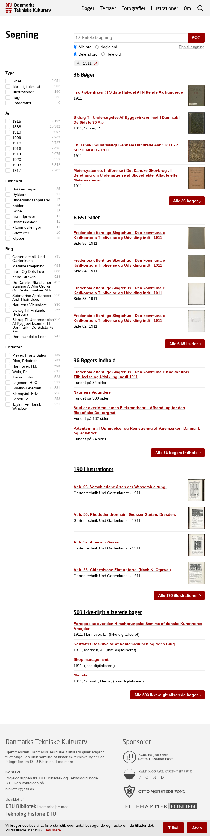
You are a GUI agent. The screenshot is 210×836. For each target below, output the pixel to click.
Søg (196, 38)
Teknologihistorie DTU (30, 814)
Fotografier (133, 8)
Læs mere (64, 761)
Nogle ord (108, 47)
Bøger (87, 8)
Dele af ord (88, 54)
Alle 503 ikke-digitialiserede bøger (166, 695)
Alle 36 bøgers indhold (176, 452)
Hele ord (113, 54)
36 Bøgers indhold (94, 360)
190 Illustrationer (93, 469)
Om (187, 8)
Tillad (173, 828)
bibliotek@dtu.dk (19, 789)
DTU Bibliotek (20, 806)
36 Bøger (84, 75)
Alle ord (85, 47)
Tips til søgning (192, 47)
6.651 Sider (87, 218)
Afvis (197, 828)
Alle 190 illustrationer (178, 595)
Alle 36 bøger (185, 201)
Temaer (108, 8)
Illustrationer (164, 8)
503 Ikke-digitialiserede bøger (108, 612)
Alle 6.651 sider (183, 344)
